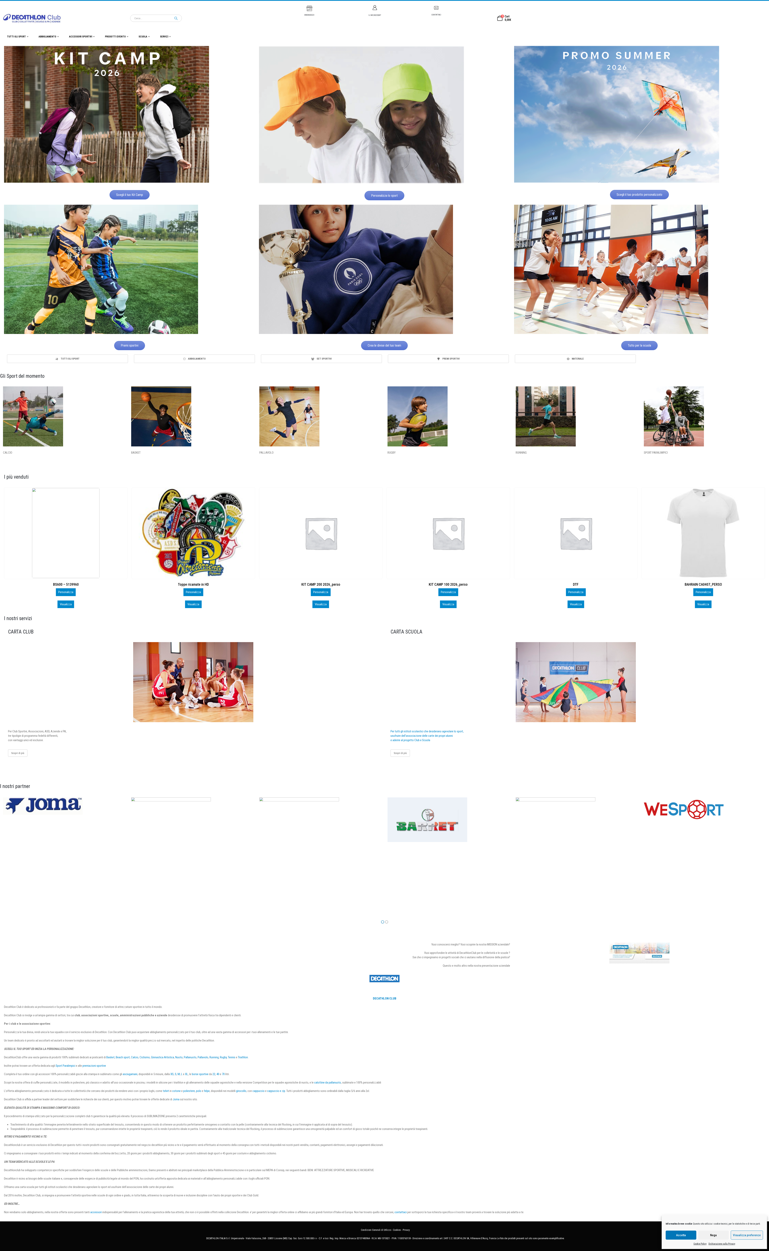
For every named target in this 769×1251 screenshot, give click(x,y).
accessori (96, 1212)
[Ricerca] (176, 18)
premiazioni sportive (94, 1066)
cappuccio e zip (276, 1091)
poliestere (189, 1091)
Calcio (134, 1057)
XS (172, 1074)
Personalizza (65, 592)
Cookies (397, 1230)
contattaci (401, 1212)
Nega (713, 1235)
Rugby (223, 1057)
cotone (176, 1091)
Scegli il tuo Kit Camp (129, 195)
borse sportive (200, 1074)
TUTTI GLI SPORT (16, 36)
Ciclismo (145, 1057)
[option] (67, 359)
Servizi (164, 36)
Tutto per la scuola (639, 345)
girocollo (241, 1091)
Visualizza (66, 604)
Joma (176, 1099)
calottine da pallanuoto (327, 1082)
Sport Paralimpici (65, 1066)
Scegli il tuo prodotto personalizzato (639, 194)
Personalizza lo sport (384, 195)
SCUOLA (143, 36)
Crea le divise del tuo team (384, 345)
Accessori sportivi (80, 36)
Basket (110, 1057)
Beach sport (123, 1057)
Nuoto (179, 1057)
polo (198, 1091)
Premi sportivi (129, 345)
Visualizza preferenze (747, 1235)
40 (217, 1074)
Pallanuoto (190, 1057)
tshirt (166, 1091)
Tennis (231, 1057)
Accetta (681, 1235)
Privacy (406, 1230)
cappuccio (259, 1091)
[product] (66, 533)
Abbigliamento (47, 36)
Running (214, 1057)
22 (213, 1074)
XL (186, 1074)
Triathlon (243, 1057)
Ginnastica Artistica (162, 1057)
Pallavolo (203, 1057)
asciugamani (130, 1074)
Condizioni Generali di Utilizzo (376, 1230)
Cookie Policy (700, 1243)
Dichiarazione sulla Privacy (722, 1243)
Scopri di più (17, 753)
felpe (207, 1091)
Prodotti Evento (115, 36)
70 (223, 1074)
